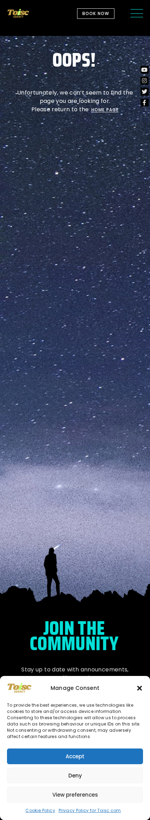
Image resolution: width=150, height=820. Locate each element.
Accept (75, 756)
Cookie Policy (40, 810)
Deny (75, 775)
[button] (139, 688)
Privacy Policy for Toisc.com (90, 810)
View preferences (75, 794)
